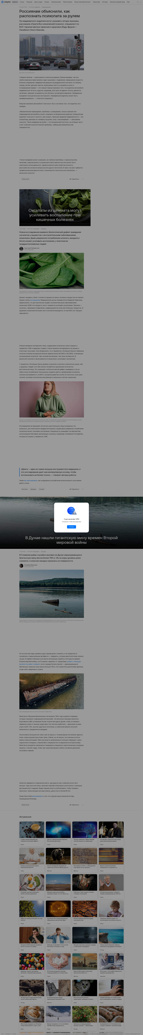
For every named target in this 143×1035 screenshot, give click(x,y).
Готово (71, 527)
